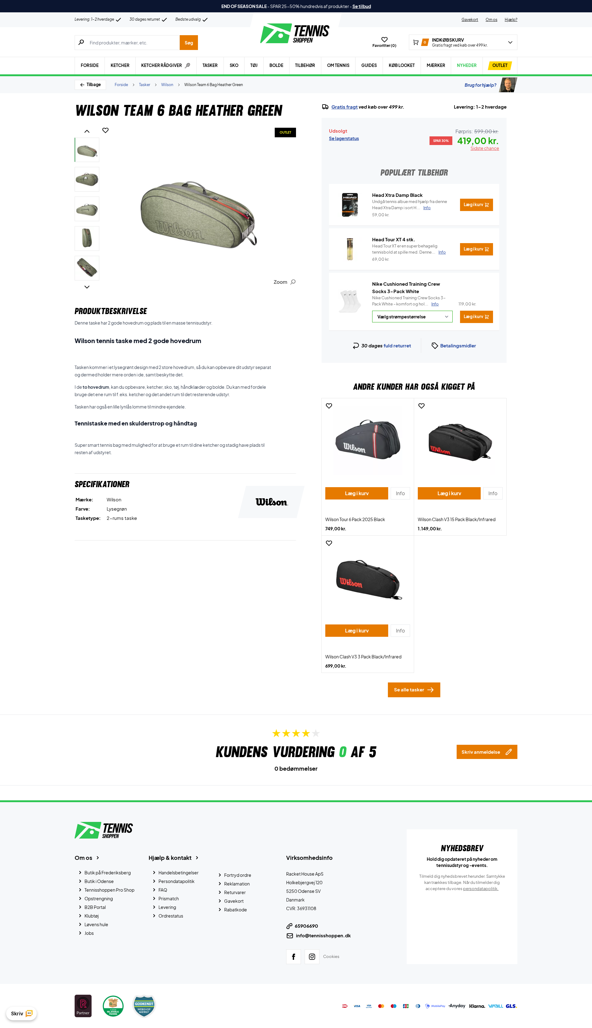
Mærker (436, 65)
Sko (234, 65)
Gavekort (470, 19)
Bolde (276, 65)
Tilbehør (305, 65)
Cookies (331, 956)
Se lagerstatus (344, 138)
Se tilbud (361, 6)
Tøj (253, 65)
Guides (369, 65)
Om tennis (338, 65)
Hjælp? (511, 19)
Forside (90, 65)
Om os (491, 19)
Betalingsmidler (458, 345)
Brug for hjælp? (480, 85)
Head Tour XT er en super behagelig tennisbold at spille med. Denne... (409, 249)
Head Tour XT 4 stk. (393, 239)
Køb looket (402, 65)
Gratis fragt (344, 106)
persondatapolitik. (481, 888)
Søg (189, 42)
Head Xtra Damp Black (397, 195)
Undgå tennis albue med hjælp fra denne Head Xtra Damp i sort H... (409, 204)
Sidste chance (485, 148)
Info (435, 303)
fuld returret (397, 345)
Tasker (210, 65)
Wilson (167, 84)
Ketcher (120, 65)
